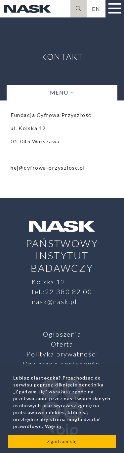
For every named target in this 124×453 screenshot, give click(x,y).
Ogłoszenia (62, 334)
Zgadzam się (62, 441)
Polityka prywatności (62, 354)
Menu (59, 92)
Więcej (53, 426)
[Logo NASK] (27, 9)
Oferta (62, 344)
